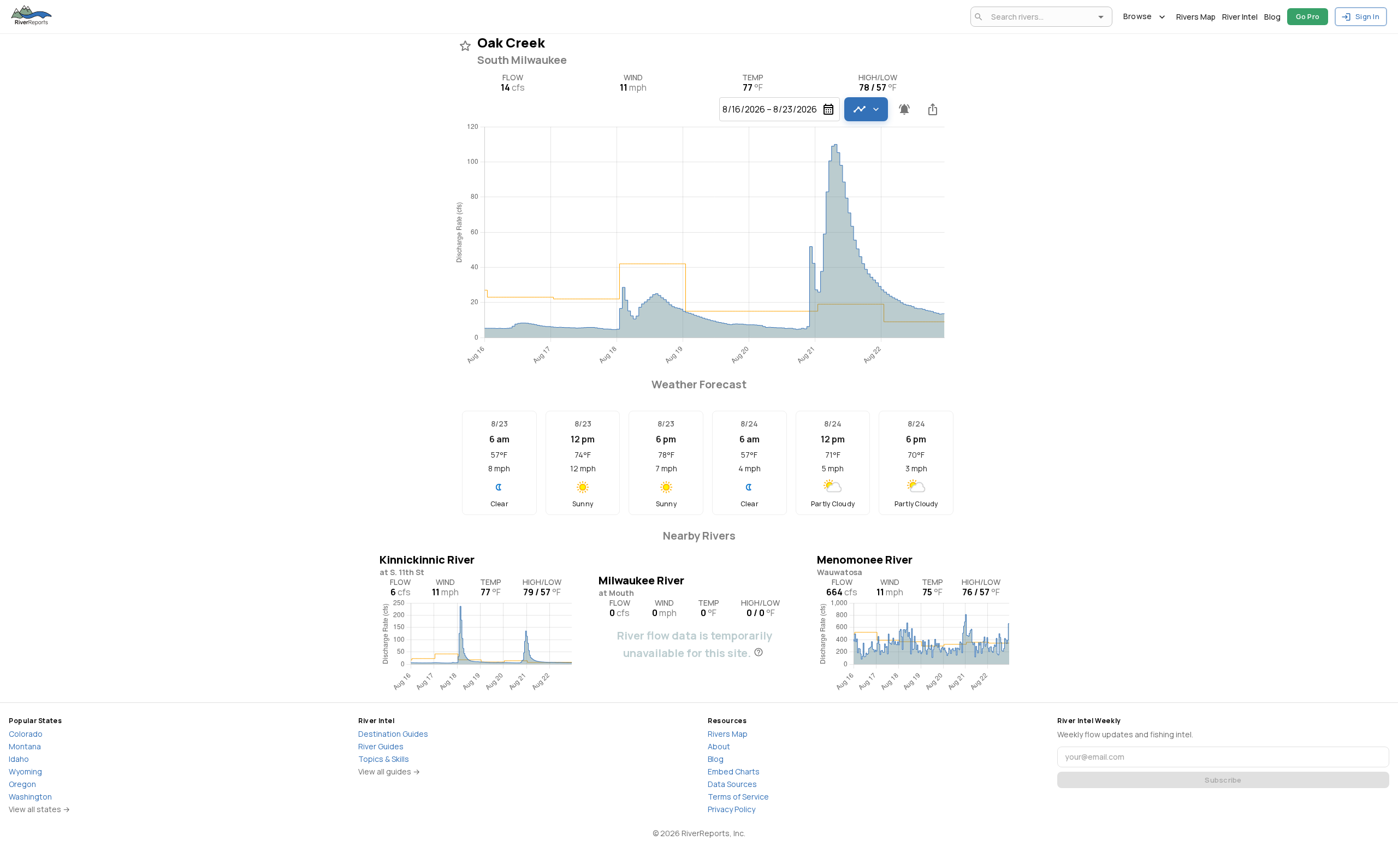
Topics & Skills (383, 759)
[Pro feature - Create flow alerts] (904, 109)
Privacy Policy (731, 809)
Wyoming (25, 771)
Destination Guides (393, 734)
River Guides (381, 746)
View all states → (39, 809)
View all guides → (389, 771)
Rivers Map (1196, 16)
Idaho (19, 759)
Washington (30, 796)
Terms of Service (738, 796)
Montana (25, 746)
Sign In (1367, 16)
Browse (1137, 16)
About (719, 746)
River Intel (1240, 16)
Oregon (22, 784)
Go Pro (1308, 16)
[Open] (1101, 17)
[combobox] (1039, 16)
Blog (1272, 16)
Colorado (26, 734)
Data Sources (732, 784)
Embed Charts (734, 771)
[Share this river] (933, 109)
